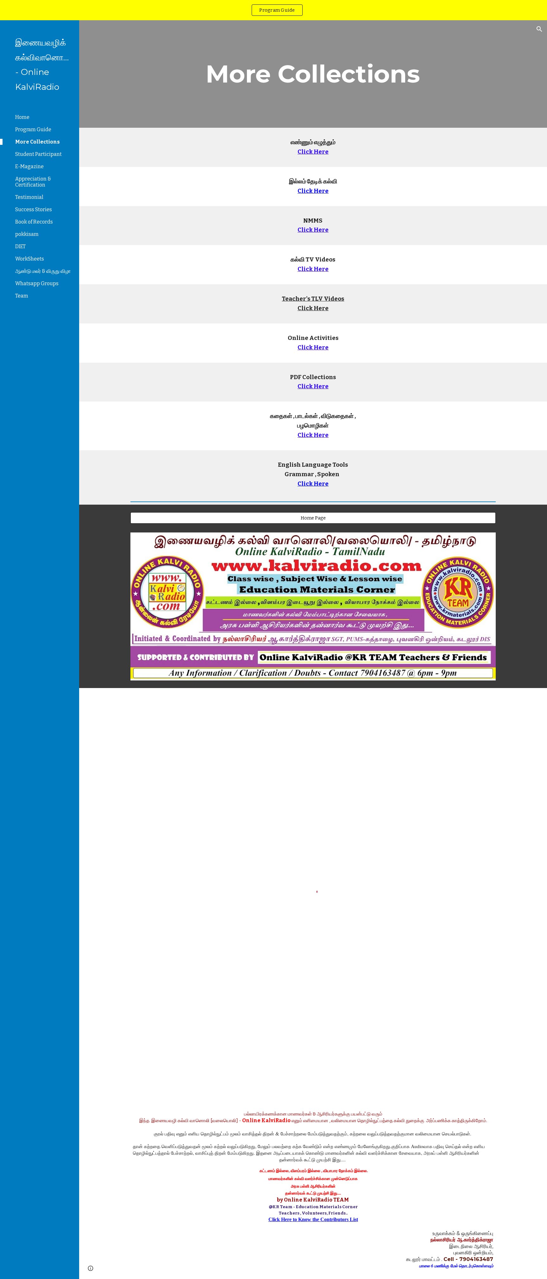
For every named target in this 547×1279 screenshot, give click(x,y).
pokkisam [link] (27, 234)
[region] (273, 10)
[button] (539, 29)
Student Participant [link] (38, 154)
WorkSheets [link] (29, 259)
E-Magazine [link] (29, 166)
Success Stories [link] (33, 209)
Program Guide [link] (33, 129)
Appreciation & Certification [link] (33, 182)
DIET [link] (20, 246)
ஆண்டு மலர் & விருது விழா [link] (43, 271)
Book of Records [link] (34, 222)
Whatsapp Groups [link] (37, 283)
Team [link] (21, 296)
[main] (313, 74)
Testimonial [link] (29, 197)
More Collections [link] (37, 142)
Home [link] (22, 117)
